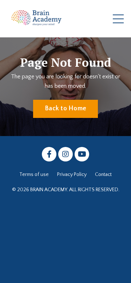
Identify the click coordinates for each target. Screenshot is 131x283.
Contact (103, 174)
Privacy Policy (72, 174)
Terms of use (34, 174)
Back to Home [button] (65, 108)
